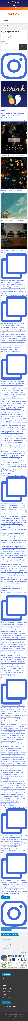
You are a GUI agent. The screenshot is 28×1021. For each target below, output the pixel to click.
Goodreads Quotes (23, 952)
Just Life (5, 985)
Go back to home (5, 41)
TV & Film (5, 995)
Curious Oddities (7, 982)
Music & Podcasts (7, 988)
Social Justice (6, 991)
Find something (5, 43)
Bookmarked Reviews (8, 979)
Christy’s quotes (6, 940)
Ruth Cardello (5, 949)
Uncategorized (7, 998)
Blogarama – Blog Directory (9, 1006)
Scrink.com (14, 14)
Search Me (23, 47)
